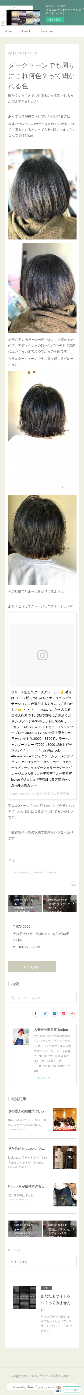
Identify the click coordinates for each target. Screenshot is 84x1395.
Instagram (47, 31)
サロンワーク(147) (18, 872)
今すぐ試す (55, 19)
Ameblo (27, 31)
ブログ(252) (49, 872)
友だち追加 (32, 967)
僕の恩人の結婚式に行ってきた (31, 1111)
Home (8, 31)
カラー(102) (35, 872)
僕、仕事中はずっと (20, 1195)
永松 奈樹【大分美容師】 (54, 793)
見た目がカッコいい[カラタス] (30, 1148)
